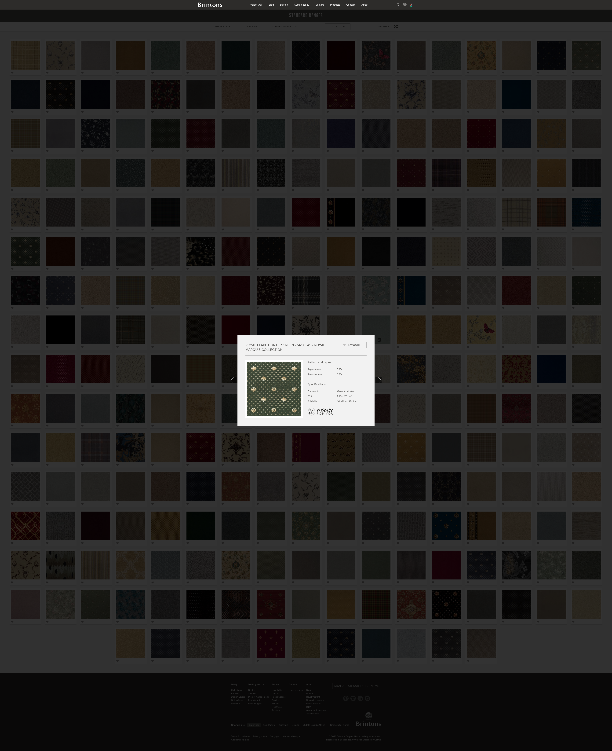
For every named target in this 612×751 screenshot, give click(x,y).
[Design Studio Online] (411, 5)
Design (284, 4)
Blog (271, 4)
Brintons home (210, 5)
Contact (350, 4)
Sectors (320, 4)
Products (335, 4)
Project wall (255, 4)
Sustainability (301, 4)
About (364, 4)
